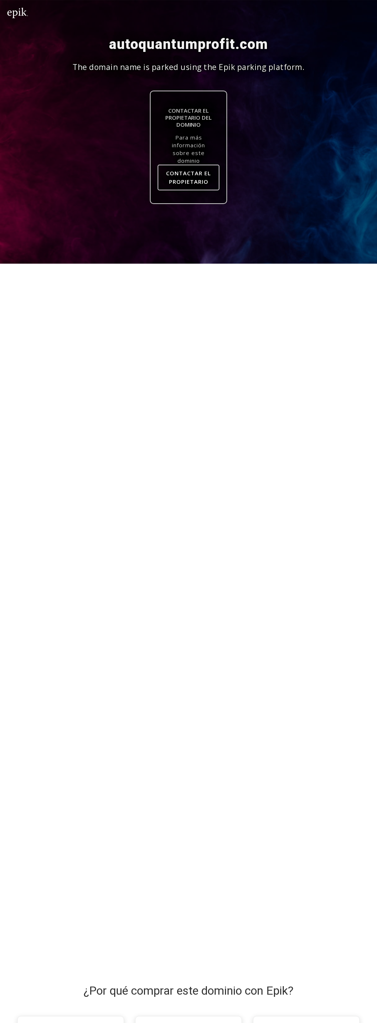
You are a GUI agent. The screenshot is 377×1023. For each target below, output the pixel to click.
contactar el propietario (188, 177)
